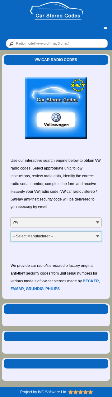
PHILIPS (52, 289)
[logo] (56, 11)
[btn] (10, 44)
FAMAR (17, 289)
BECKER (91, 281)
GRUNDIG (35, 289)
